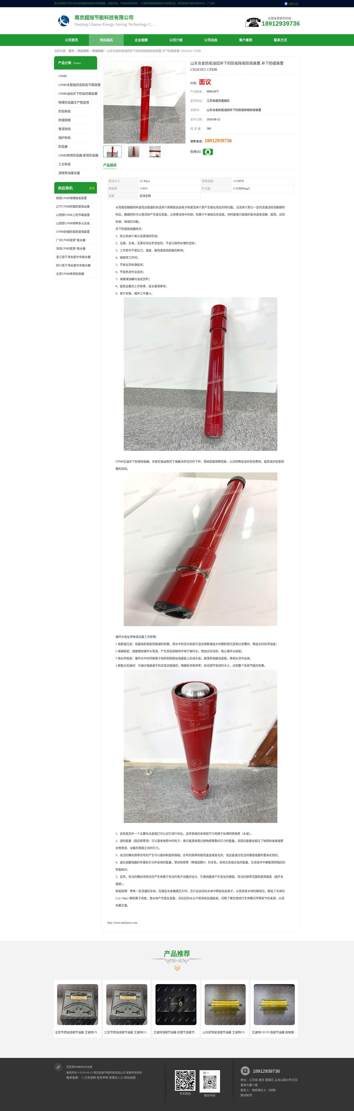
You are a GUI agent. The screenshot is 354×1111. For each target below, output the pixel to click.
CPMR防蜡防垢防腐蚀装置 (73, 231)
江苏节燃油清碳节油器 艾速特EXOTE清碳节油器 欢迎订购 (91, 1032)
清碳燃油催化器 (69, 173)
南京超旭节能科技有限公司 (109, 1072)
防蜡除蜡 (64, 120)
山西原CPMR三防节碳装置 (73, 215)
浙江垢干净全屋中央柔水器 (73, 257)
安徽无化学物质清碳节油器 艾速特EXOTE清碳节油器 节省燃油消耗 (294, 1032)
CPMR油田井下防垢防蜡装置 (78, 93)
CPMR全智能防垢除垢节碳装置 (79, 85)
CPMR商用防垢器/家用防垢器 (78, 155)
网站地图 (130, 1077)
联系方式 (280, 40)
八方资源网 (89, 1077)
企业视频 (141, 40)
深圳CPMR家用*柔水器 (70, 248)
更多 (92, 188)
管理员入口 (116, 1077)
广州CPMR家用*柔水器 (70, 240)
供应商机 (106, 40)
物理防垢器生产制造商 (73, 102)
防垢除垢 (98, 50)
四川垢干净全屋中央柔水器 (73, 265)
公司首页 (71, 40)
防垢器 (63, 146)
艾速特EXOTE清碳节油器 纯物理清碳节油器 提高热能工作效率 (242, 1032)
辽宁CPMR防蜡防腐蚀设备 (73, 206)
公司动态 (210, 40)
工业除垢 (64, 164)
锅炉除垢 (64, 137)
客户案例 (245, 40)
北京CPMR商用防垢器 (70, 273)
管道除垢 (64, 129)
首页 (71, 50)
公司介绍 (176, 40)
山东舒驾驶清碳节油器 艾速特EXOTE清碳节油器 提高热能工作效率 (196, 1032)
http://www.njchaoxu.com (122, 922)
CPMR (62, 76)
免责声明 (102, 1077)
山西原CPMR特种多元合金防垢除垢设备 (75, 223)
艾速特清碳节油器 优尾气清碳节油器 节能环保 (133, 1032)
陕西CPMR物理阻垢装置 (71, 198)
